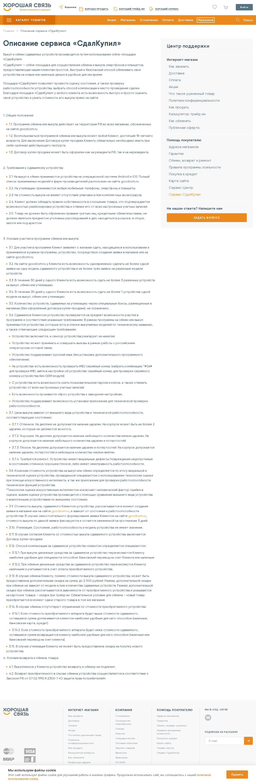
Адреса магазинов (184, 147)
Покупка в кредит (183, 174)
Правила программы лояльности (195, 167)
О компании (149, 20)
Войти (244, 7)
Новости (120, 733)
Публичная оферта (184, 127)
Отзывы (119, 728)
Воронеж (70, 7)
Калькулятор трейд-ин (187, 114)
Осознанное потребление (123, 722)
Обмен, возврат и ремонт (190, 160)
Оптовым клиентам (126, 743)
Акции (111, 20)
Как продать (179, 107)
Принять (237, 774)
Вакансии (121, 752)
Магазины (128, 20)
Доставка (185, 20)
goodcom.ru (60, 511)
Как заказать (179, 66)
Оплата (168, 20)
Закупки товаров (125, 747)
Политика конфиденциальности (194, 100)
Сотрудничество (125, 738)
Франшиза (206, 20)
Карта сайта (179, 181)
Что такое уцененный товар (192, 93)
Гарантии (176, 153)
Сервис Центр (181, 187)
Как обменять (180, 121)
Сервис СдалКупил (185, 194)
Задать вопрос (207, 217)
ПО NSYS (120, 762)
